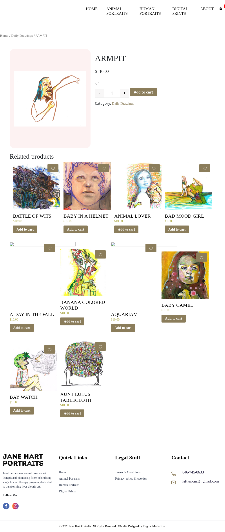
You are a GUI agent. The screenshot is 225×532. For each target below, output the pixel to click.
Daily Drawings (22, 35)
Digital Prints (180, 11)
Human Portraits (150, 11)
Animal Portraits (117, 11)
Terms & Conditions (127, 472)
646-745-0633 (193, 472)
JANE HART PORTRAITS (38, 11)
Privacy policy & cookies (131, 478)
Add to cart (143, 92)
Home (92, 9)
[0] (220, 8)
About (207, 9)
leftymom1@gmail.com (200, 481)
